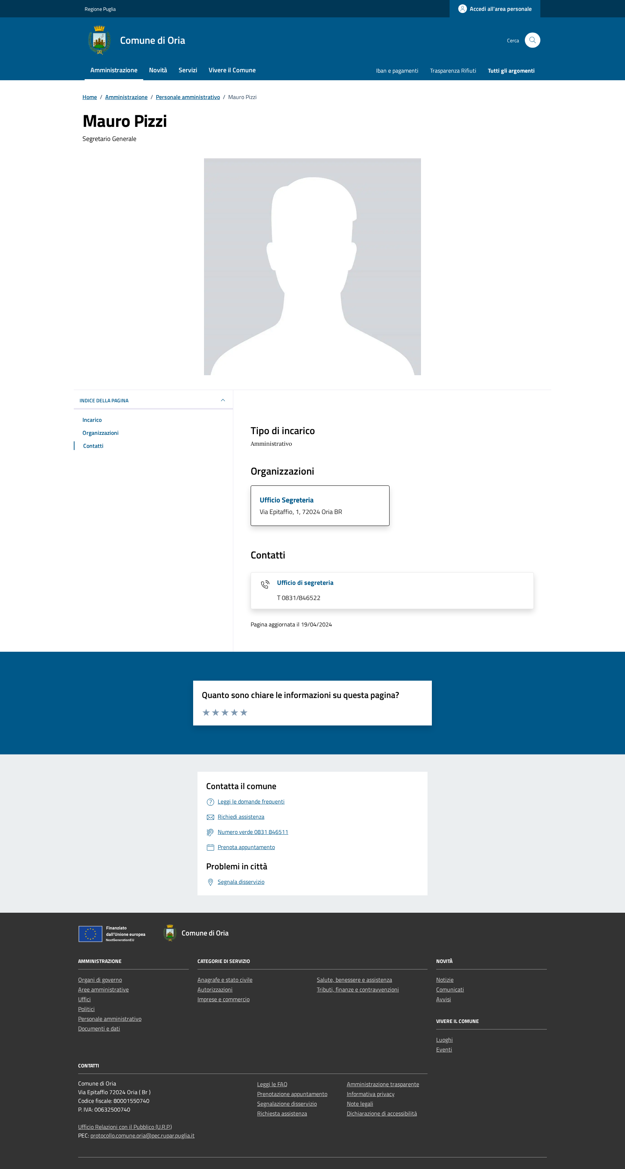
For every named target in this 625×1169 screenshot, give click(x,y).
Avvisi (443, 999)
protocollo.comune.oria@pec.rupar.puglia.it (142, 1135)
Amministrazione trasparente (383, 1084)
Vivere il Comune (232, 70)
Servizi (188, 70)
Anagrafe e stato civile (224, 979)
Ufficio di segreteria (305, 582)
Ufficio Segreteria (287, 499)
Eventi (444, 1049)
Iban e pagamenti (397, 70)
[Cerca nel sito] (532, 40)
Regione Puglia (100, 9)
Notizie (445, 979)
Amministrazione (113, 70)
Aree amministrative (103, 989)
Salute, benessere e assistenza (354, 979)
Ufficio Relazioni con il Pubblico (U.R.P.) (125, 1126)
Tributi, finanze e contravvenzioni (358, 989)
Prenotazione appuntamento (292, 1093)
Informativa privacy (371, 1093)
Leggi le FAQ (272, 1084)
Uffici (84, 999)
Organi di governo (100, 979)
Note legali (360, 1103)
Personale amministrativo (109, 1018)
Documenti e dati (99, 1028)
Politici (86, 1009)
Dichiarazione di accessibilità (382, 1113)
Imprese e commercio (223, 999)
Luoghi (444, 1039)
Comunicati (450, 989)
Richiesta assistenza (282, 1113)
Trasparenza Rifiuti (453, 70)
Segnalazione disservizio (287, 1103)
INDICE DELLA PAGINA (104, 400)
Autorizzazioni (215, 989)
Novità (158, 70)
